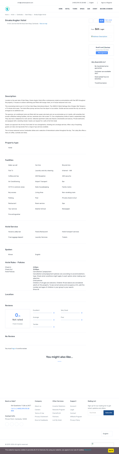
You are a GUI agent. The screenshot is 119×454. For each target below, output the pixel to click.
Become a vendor (106, 9)
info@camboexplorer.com (25, 3)
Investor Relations (59, 406)
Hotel (67, 9)
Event (95, 9)
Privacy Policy (75, 420)
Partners (56, 417)
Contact (73, 413)
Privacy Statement (41, 417)
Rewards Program (59, 410)
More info (88, 450)
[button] (96, 21)
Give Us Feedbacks (41, 420)
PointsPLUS (57, 413)
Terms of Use (39, 413)
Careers (37, 410)
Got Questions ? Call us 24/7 (21, 405)
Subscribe (108, 413)
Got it (111, 450)
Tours (75, 9)
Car (88, 9)
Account (73, 406)
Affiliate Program (76, 417)
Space (82, 9)
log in (14, 348)
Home (60, 9)
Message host (102, 53)
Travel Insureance (101, 83)
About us (38, 406)
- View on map (43, 23)
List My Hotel (57, 420)
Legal (72, 410)
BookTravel (99, 47)
